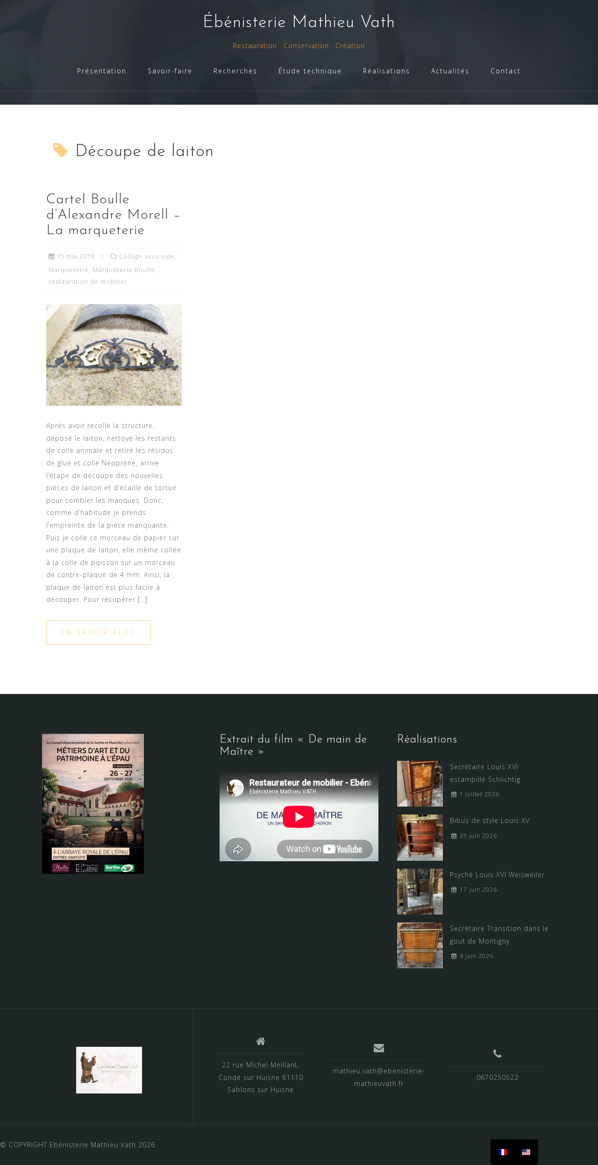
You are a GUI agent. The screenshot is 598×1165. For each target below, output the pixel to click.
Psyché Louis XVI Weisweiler (497, 874)
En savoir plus (98, 632)
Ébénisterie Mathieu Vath (299, 22)
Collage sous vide (147, 256)
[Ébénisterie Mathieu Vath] (109, 1070)
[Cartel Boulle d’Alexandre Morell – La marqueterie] (114, 354)
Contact (506, 70)
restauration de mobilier (88, 281)
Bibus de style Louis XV (490, 820)
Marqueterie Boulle (124, 269)
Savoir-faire (170, 70)
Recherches (235, 70)
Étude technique (310, 70)
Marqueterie (69, 269)
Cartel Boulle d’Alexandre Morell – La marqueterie (113, 215)
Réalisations (386, 70)
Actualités (450, 70)
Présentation (102, 70)
